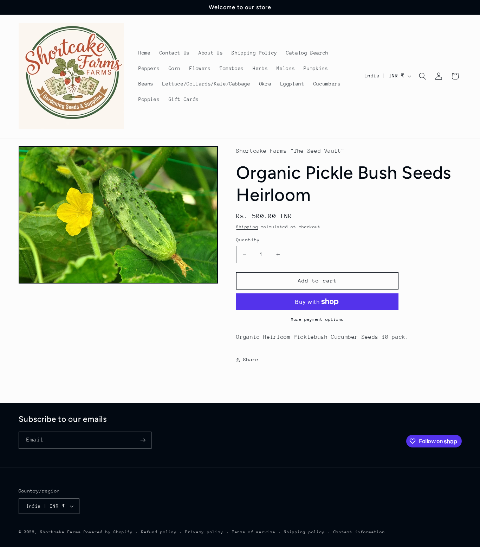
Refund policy (159, 532)
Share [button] (250, 359)
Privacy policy (204, 532)
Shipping (247, 227)
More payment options (317, 319)
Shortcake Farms (60, 532)
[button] (422, 76)
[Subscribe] (143, 440)
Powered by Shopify (108, 532)
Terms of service (253, 532)
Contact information (359, 532)
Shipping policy (304, 532)
